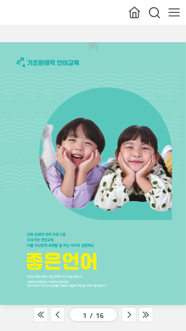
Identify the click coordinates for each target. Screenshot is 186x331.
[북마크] (93, 46)
